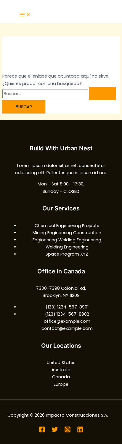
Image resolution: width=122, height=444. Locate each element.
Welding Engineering (67, 247)
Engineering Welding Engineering (67, 240)
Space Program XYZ (67, 254)
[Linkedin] (80, 431)
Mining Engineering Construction (67, 233)
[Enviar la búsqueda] (102, 93)
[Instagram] (67, 431)
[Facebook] (42, 431)
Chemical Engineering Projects (67, 226)
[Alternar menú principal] (25, 15)
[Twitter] (55, 431)
